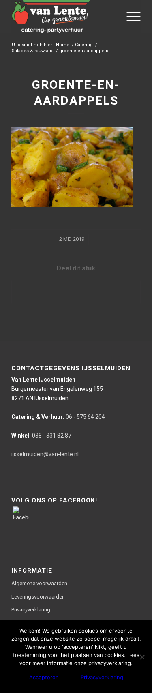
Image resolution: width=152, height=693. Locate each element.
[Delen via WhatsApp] (76, 291)
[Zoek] (110, 16)
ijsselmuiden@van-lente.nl (45, 454)
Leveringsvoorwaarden (38, 597)
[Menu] (129, 16)
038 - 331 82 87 (41, 435)
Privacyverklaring (30, 610)
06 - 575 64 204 (58, 417)
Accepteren (44, 677)
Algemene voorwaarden (39, 583)
